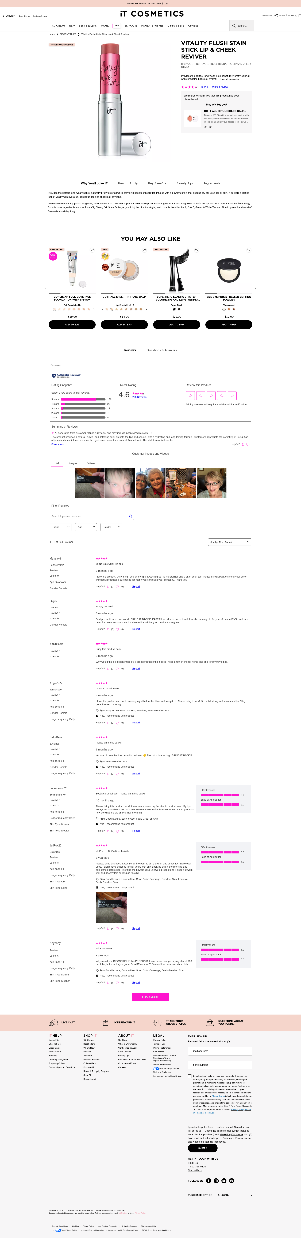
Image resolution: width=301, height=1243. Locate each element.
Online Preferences (162, 1048)
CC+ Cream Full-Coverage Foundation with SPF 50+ (72, 298)
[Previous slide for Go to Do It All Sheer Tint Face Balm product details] (104, 270)
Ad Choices (158, 1051)
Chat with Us (55, 1044)
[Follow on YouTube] (223, 1180)
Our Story (122, 1040)
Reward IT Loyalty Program (96, 1071)
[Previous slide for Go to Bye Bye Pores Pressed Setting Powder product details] (208, 270)
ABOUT (126, 1035)
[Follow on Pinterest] (231, 1180)
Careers (122, 1067)
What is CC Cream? (127, 1044)
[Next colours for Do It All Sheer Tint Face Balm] (146, 309)
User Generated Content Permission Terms (164, 1056)
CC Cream (88, 1040)
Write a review (220, 87)
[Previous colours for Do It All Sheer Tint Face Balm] (102, 309)
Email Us (193, 1163)
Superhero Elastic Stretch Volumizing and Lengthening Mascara (177, 299)
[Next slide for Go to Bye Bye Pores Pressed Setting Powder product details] (248, 270)
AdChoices (123, 1213)
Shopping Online (57, 1063)
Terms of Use (159, 1044)
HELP (55, 1035)
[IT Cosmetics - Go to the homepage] (152, 14)
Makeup (87, 1051)
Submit (202, 1148)
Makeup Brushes (91, 1059)
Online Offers (89, 1063)
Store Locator (124, 1051)
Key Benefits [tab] (157, 183)
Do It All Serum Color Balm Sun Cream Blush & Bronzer (224, 111)
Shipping (53, 1055)
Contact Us (54, 1040)
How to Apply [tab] (128, 183)
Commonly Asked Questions (62, 1067)
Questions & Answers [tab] (161, 350)
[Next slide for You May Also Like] (255, 287)
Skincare (87, 1055)
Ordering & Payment (58, 1059)
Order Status (54, 1048)
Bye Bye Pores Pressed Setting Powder (229, 298)
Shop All (87, 1075)
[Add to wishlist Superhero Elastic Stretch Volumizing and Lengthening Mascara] (197, 250)
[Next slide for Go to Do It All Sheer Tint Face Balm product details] (144, 270)
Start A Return (55, 1051)
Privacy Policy (159, 1040)
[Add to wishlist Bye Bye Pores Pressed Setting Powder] (249, 250)
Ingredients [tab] (212, 183)
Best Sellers (89, 1044)
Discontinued (89, 1079)
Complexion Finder (127, 1063)
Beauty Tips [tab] (185, 183)
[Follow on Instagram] (216, 1180)
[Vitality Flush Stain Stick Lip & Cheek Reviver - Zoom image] (110, 101)
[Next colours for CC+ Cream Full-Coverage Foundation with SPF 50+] (94, 309)
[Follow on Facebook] (208, 1180)
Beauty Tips (123, 1055)
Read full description (230, 79)
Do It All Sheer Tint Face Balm (124, 297)
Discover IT (88, 1067)
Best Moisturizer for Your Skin (132, 1059)
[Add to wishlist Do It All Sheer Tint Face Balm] (144, 250)
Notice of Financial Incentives (209, 1142)
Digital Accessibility (162, 1060)
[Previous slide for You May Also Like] (45, 287)
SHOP (90, 1035)
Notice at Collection (162, 1072)
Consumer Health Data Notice (167, 1076)
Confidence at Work (127, 1048)
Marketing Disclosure (231, 1134)
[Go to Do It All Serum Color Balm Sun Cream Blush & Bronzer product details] (192, 118)
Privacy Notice (242, 1138)
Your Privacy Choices (169, 1068)
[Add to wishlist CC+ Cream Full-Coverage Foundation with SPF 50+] (92, 250)
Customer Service (40, 16)
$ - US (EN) (8, 15)
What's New (89, 1048)
